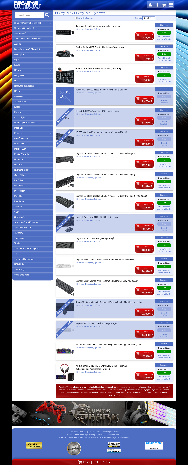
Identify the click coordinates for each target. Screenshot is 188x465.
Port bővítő (19, 186)
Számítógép (19, 217)
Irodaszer (18, 96)
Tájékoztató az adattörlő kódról (108, 435)
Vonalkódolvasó (21, 275)
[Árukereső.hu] (154, 444)
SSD (16, 212)
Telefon (17, 243)
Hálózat (17, 70)
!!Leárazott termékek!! (24, 28)
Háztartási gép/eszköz (24, 86)
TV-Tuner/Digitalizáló (24, 259)
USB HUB (19, 264)
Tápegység (19, 238)
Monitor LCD (20, 149)
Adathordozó (20, 33)
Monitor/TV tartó (21, 154)
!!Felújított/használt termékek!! (27, 23)
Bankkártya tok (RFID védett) (27, 49)
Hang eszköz (20, 75)
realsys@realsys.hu (111, 432)
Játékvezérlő (20, 102)
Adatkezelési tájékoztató (83, 435)
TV (15, 254)
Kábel (17, 107)
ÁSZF (69, 435)
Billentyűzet (19, 54)
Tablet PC (18, 233)
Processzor (19, 191)
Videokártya (19, 269)
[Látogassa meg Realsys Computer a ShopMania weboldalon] (114, 451)
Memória (18, 133)
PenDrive (18, 180)
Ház (16, 81)
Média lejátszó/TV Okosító (26, 123)
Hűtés (17, 91)
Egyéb (17, 65)
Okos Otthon (20, 175)
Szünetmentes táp (22, 227)
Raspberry (19, 201)
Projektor (18, 196)
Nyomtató (18, 165)
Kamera (17, 112)
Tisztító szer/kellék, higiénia (26, 248)
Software (18, 207)
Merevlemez (19, 144)
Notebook (18, 159)
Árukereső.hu (154, 448)
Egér (16, 60)
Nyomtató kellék (21, 170)
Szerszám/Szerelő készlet (26, 222)
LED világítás (20, 117)
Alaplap (17, 44)
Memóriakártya (21, 138)
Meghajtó (18, 128)
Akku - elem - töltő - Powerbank (28, 39)
